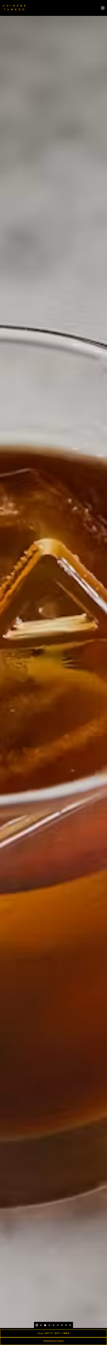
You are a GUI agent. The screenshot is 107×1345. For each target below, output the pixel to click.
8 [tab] (66, 1325)
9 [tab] (70, 1325)
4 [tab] (49, 1325)
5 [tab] (53, 1325)
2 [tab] (41, 1325)
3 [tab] (45, 1325)
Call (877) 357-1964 (53, 1333)
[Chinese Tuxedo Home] (14, 8)
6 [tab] (57, 1325)
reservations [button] (53, 1341)
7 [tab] (61, 1325)
